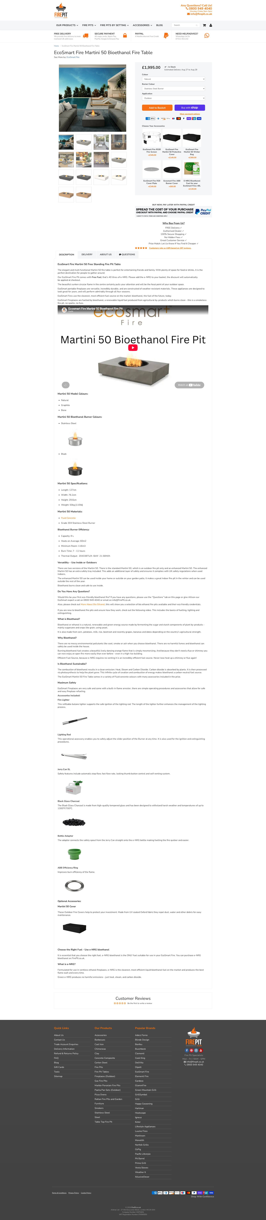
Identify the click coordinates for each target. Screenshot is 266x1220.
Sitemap (58, 1076)
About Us (106, 254)
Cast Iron (99, 1044)
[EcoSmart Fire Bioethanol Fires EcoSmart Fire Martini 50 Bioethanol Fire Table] (92, 98)
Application (147, 93)
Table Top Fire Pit (103, 1121)
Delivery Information (64, 1048)
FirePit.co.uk (136, 1207)
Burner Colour (148, 84)
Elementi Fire (142, 1076)
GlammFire (140, 1085)
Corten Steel (101, 1062)
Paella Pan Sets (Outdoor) (108, 1090)
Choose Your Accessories (153, 126)
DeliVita (139, 1062)
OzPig (138, 1149)
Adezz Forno (141, 1035)
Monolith (139, 1140)
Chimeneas (100, 1048)
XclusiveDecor (142, 1176)
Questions (128, 254)
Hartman (139, 1108)
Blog (159, 25)
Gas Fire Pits (101, 1080)
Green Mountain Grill (145, 1090)
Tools (57, 1071)
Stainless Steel (102, 1112)
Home (56, 46)
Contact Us (59, 1039)
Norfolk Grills (142, 1144)
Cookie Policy (86, 1193)
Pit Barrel (140, 1158)
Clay (97, 1053)
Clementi (139, 1053)
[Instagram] (196, 1050)
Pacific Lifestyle (143, 1154)
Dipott (138, 1067)
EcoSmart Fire (73, 57)
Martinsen (140, 1135)
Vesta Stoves (141, 1167)
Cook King (140, 1058)
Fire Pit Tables (102, 1071)
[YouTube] (201, 1050)
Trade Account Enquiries (66, 1044)
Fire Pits (87, 25)
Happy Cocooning (143, 1103)
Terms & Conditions (59, 1193)
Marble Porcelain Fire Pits (107, 1085)
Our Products (66, 25)
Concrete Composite (105, 1058)
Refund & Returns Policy (66, 1053)
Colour (145, 74)
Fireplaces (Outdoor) (105, 1076)
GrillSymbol (141, 1094)
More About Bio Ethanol (93, 604)
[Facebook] (187, 1050)
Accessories (141, 25)
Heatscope (140, 1112)
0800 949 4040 (200, 8)
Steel (97, 1117)
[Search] (197, 25)
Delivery (87, 254)
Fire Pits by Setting (113, 25)
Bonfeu (138, 1044)
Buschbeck (140, 1048)
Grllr (137, 1099)
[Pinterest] (191, 1050)
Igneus (138, 1117)
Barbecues (100, 1039)
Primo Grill (140, 1163)
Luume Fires (141, 1131)
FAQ (56, 1058)
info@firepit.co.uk (201, 14)
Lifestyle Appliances (145, 1126)
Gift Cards (59, 1067)
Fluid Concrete (68, 518)
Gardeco (139, 1080)
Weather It (140, 1172)
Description (66, 254)
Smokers (99, 1108)
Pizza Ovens (101, 1094)
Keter (138, 1122)
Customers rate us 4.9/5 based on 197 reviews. (170, 248)
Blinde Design (142, 1039)
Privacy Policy (73, 1193)
